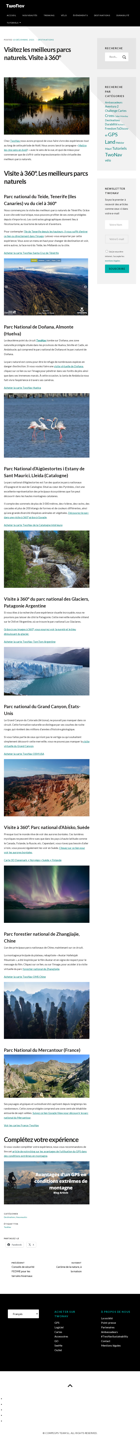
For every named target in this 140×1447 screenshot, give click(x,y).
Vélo (64, 15)
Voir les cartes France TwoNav (21, 1125)
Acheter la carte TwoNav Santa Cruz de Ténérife (31, 252)
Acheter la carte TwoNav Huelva (22, 387)
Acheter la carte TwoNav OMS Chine (25, 976)
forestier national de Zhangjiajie (41, 968)
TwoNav (15, 140)
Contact (105, 1341)
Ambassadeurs (113, 102)
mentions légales (112, 261)
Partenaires (108, 1327)
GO (56, 1341)
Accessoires (61, 1336)
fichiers (121, 124)
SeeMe (58, 1345)
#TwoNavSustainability (114, 1336)
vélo (108, 160)
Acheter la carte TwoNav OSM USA (24, 753)
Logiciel (59, 1327)
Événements (80, 15)
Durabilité (122, 15)
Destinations (102, 15)
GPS (113, 134)
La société (107, 1318)
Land (110, 142)
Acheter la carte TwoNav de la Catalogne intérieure (33, 525)
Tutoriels (12, 23)
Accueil (11, 15)
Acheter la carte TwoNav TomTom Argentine (29, 641)
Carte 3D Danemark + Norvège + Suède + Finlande (32, 860)
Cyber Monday (121, 116)
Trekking (49, 15)
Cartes (122, 110)
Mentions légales (111, 1345)
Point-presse (108, 1322)
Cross (109, 116)
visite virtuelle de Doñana (68, 366)
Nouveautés (30, 15)
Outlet (58, 1350)
